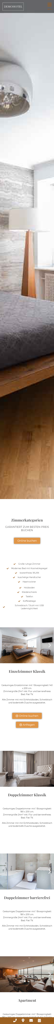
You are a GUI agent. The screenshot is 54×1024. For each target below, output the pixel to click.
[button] (4, 645)
